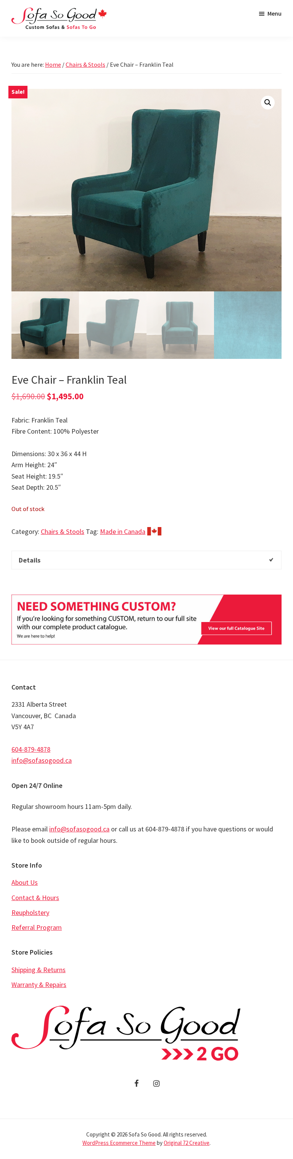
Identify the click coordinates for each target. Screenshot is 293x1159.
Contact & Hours (35, 897)
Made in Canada (122, 531)
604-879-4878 (30, 749)
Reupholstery (30, 912)
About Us (24, 882)
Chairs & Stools (85, 64)
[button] (268, 102)
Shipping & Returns (38, 969)
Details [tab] (29, 560)
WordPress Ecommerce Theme (119, 1142)
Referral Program (36, 927)
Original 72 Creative (186, 1142)
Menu (274, 13)
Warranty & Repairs (38, 984)
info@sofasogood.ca (41, 760)
